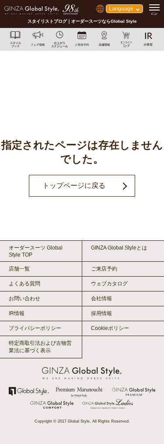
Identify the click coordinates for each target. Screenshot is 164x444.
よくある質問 (24, 284)
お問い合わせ (24, 298)
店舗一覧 (19, 269)
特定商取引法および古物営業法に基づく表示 (40, 347)
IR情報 (16, 313)
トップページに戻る (73, 185)
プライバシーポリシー (35, 328)
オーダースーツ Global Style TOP (36, 251)
